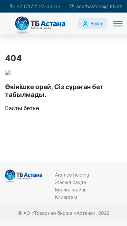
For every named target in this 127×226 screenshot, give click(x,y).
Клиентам (66, 197)
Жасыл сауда (70, 182)
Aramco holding (72, 175)
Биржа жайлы (71, 189)
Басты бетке (22, 108)
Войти (97, 23)
